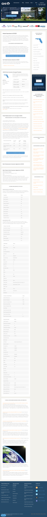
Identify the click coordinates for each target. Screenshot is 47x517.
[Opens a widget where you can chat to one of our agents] (3, 515)
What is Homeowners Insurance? (37, 162)
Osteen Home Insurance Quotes (37, 123)
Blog (36, 2)
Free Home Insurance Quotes (28, 506)
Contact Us (42, 2)
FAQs (23, 2)
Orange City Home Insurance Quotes (38, 119)
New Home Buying (15, 493)
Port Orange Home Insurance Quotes (38, 128)
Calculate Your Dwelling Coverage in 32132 (15, 152)
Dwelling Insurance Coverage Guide (38, 189)
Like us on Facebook (42, 500)
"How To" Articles (35, 187)
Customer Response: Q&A (4, 495)
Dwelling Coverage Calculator (5, 499)
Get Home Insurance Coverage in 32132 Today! (15, 55)
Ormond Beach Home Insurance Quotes (38, 121)
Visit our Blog (41, 487)
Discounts (27, 2)
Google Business (41, 497)
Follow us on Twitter (42, 490)
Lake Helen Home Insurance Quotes (38, 111)
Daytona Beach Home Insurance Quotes (38, 99)
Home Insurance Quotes (4, 485)
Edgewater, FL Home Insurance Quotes (9, 65)
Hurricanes (14, 500)
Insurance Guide (3, 487)
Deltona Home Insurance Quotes (37, 109)
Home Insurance (16, 2)
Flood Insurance (15, 502)
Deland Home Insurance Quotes (37, 107)
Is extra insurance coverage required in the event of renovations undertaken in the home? (38, 169)
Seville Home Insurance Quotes (37, 130)
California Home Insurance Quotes (28, 504)
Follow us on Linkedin (42, 494)
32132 (6, 109)
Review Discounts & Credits (5, 489)
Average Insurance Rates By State (6, 497)
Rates (32, 2)
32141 (3, 109)
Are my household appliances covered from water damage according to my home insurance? (38, 159)
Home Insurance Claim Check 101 (37, 185)
